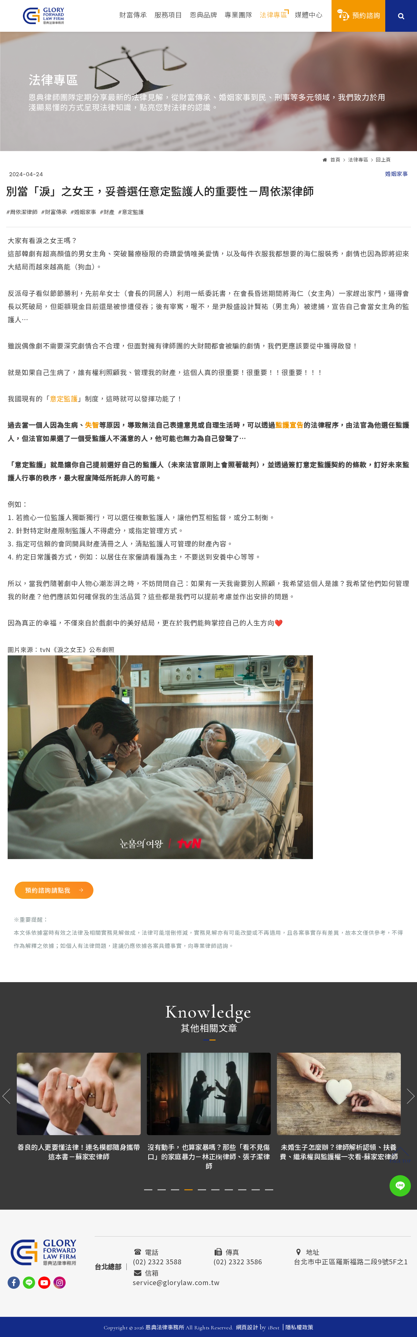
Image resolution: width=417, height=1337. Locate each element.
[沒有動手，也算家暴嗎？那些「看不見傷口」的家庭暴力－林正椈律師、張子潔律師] (209, 1094)
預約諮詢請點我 (48, 890)
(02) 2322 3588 (157, 1261)
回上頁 (383, 160)
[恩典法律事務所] (43, 16)
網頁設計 (247, 1327)
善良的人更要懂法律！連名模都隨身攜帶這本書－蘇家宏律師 (78, 1151)
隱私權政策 (299, 1327)
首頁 (335, 160)
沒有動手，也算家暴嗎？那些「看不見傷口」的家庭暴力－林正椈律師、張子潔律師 (208, 1156)
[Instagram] (59, 1283)
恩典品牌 (203, 15)
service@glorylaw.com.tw (176, 1281)
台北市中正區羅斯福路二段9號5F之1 (351, 1261)
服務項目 (168, 15)
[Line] (29, 1283)
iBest (273, 1327)
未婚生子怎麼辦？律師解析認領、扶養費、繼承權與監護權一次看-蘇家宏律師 (339, 1151)
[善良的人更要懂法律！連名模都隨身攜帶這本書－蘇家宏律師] (79, 1094)
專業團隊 (238, 15)
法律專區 (273, 15)
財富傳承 (133, 15)
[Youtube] (44, 1283)
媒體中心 (308, 15)
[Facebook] (14, 1283)
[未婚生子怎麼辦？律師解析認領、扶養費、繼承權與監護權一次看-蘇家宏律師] (339, 1094)
